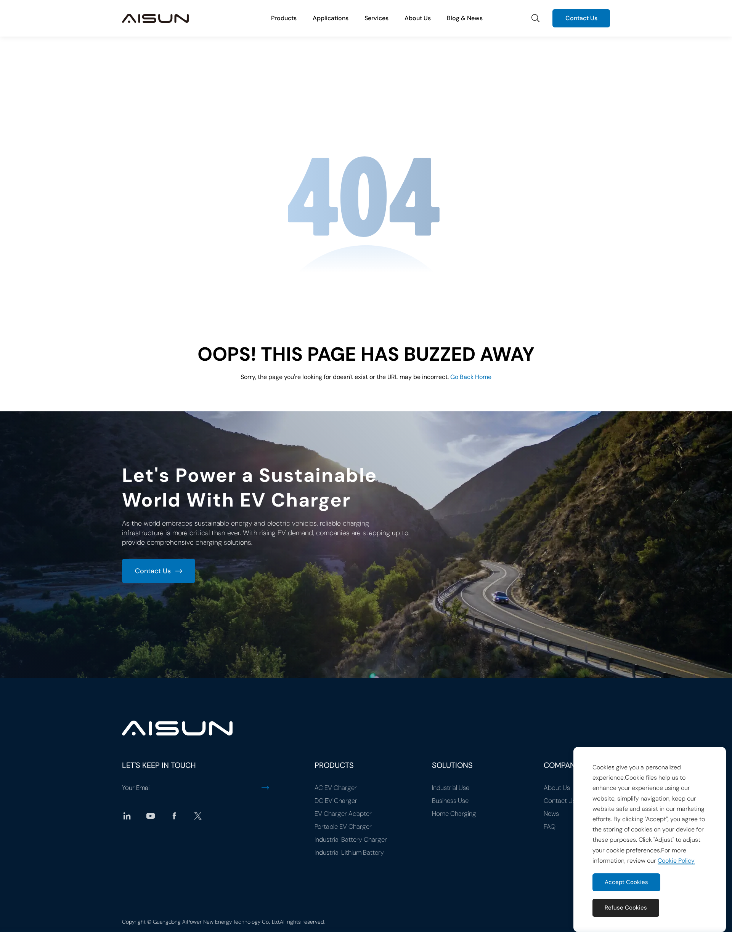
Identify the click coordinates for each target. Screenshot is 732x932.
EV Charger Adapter (343, 813)
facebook (174, 816)
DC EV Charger (336, 800)
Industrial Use (450, 787)
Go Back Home (470, 377)
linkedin (127, 816)
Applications (330, 18)
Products (284, 18)
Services (376, 18)
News (551, 813)
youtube (151, 816)
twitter (198, 816)
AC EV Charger (336, 787)
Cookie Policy (676, 861)
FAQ (549, 826)
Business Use (450, 800)
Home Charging (454, 813)
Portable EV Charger (343, 826)
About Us (418, 18)
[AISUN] (155, 18)
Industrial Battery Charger (351, 839)
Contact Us (581, 18)
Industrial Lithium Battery (349, 852)
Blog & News (465, 18)
